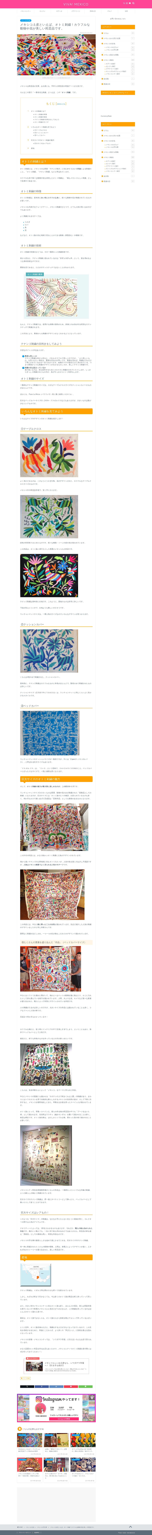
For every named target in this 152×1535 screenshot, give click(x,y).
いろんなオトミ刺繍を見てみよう (43, 127)
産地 (32, 148)
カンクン (42, 11)
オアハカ (59, 11)
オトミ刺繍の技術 (41, 117)
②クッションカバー (41, 133)
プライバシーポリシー (25, 1532)
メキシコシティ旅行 (119, 74)
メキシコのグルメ (119, 47)
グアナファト (76, 11)
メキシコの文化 (118, 43)
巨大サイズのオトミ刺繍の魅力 (42, 140)
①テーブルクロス (41, 130)
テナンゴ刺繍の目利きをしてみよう (47, 119)
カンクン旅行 (120, 66)
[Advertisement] (37, 1504)
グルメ (109, 11)
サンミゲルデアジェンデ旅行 (119, 71)
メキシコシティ (26, 11)
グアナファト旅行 (119, 69)
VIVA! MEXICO (76, 4)
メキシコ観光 (119, 60)
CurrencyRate (106, 116)
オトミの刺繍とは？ (38, 111)
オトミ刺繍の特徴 (41, 114)
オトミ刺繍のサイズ (41, 122)
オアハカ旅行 (119, 64)
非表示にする (61, 104)
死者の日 (93, 11)
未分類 (118, 79)
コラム (118, 33)
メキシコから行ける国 (118, 38)
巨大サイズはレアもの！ (43, 143)
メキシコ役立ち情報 (118, 55)
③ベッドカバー (40, 135)
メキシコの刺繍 (26, 1378)
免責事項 (36, 1532)
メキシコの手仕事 (25, 20)
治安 (126, 11)
